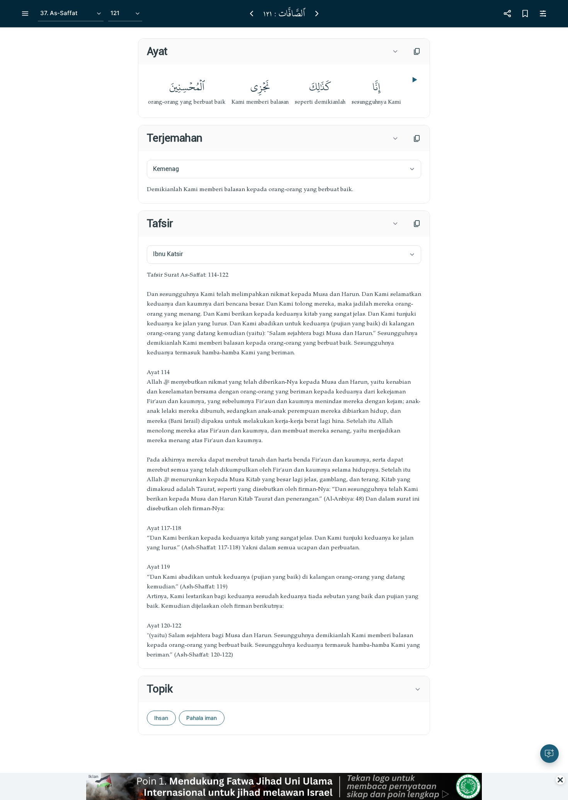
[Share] (507, 13)
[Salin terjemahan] (417, 138)
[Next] (317, 14)
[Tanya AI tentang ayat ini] (549, 753)
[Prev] (251, 14)
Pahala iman (201, 718)
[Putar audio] (413, 79)
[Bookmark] (525, 13)
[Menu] (25, 13)
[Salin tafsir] (417, 223)
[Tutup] (560, 780)
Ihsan (161, 718)
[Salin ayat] (417, 51)
